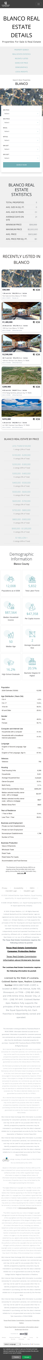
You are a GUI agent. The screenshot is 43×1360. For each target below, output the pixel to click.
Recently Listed (21, 58)
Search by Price (21, 63)
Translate (37, 1344)
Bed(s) (5, 128)
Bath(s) (5, 136)
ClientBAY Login (11, 891)
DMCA (32, 888)
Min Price (6, 110)
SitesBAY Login (29, 891)
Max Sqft (6, 154)
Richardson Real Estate (14, 1337)
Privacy (4, 888)
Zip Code (13, 1339)
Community (21, 1339)
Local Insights (21, 72)
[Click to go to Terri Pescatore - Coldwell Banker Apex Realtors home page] (7, 4)
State (25, 1337)
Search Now (21, 165)
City (37, 1337)
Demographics (21, 67)
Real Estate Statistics (21, 54)
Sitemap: (4, 1337)
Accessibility (18, 888)
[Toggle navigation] (38, 4)
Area (29, 1339)
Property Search (21, 50)
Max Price (6, 119)
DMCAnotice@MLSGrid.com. (27, 1208)
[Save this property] (39, 272)
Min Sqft (6, 145)
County (31, 1337)
